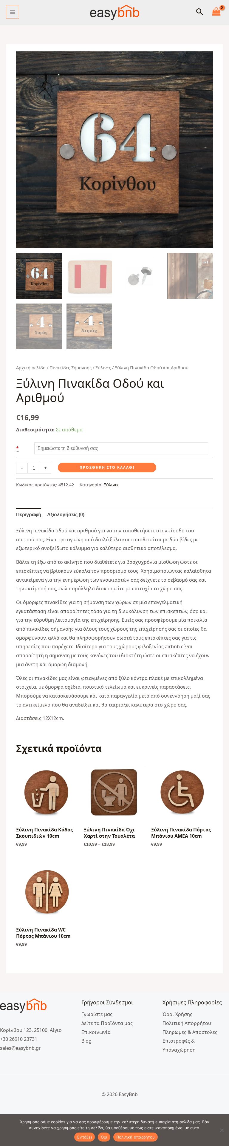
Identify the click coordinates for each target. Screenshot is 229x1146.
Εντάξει (84, 1137)
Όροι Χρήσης (177, 1014)
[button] (199, 12)
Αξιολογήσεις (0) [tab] (65, 514)
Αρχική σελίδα (31, 367)
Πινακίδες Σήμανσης (70, 367)
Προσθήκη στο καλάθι (107, 467)
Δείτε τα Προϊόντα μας (107, 1023)
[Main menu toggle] (12, 12)
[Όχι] (222, 1130)
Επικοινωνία (96, 1032)
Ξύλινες (103, 367)
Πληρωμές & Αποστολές (190, 1032)
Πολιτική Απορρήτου (187, 1023)
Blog (86, 1041)
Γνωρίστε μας (96, 1014)
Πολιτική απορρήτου (135, 1137)
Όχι (104, 1137)
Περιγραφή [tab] (28, 514)
